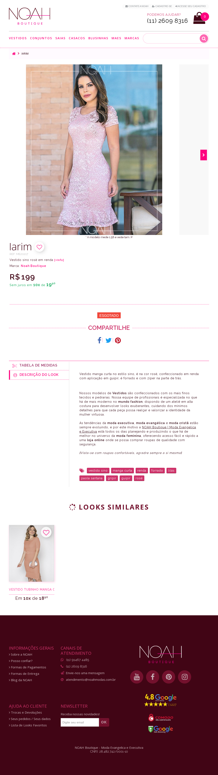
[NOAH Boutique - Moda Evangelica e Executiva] (29, 16)
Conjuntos (41, 38)
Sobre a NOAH (21, 654)
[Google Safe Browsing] (160, 729)
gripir (112, 478)
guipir (126, 478)
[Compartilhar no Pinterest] (118, 340)
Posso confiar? (21, 661)
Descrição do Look (38, 375)
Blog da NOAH (21, 680)
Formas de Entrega (24, 674)
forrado (157, 470)
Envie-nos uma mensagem (85, 673)
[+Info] (59, 260)
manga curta (122, 470)
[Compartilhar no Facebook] (99, 340)
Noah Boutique (33, 266)
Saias (60, 38)
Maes (116, 38)
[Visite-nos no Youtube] (136, 677)
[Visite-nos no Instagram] (184, 677)
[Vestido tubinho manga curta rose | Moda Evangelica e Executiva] (31, 553)
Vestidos (18, 38)
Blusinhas (98, 38)
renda (141, 470)
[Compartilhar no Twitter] (108, 340)
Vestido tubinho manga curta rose (31, 589)
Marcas (132, 38)
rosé (139, 478)
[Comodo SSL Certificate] (160, 717)
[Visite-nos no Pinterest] (168, 677)
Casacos (77, 38)
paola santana (92, 478)
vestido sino (98, 470)
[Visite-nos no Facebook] (152, 677)
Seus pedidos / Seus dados (30, 719)
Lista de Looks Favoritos (28, 725)
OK (104, 722)
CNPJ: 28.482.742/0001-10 (109, 751)
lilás (171, 470)
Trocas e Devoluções (26, 712)
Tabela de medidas (37, 365)
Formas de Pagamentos (28, 667)
